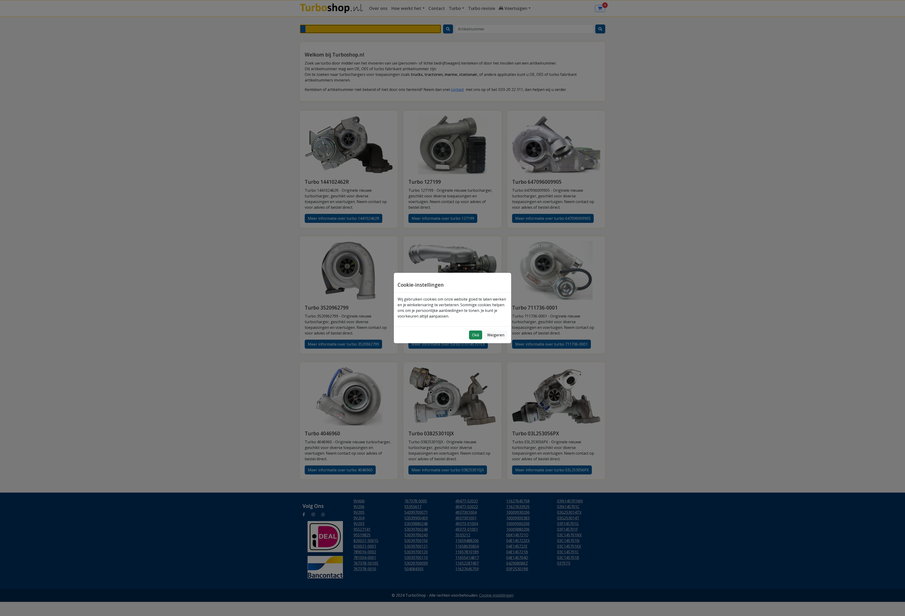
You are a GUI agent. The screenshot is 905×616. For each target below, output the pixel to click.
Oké (475, 335)
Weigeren (495, 335)
